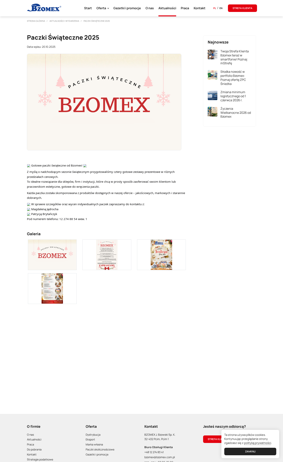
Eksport (90, 439)
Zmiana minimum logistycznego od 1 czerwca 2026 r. (233, 96)
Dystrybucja (93, 434)
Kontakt (199, 8)
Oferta (101, 8)
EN (221, 8)
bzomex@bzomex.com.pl (159, 457)
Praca (185, 8)
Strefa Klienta (218, 439)
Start (88, 8)
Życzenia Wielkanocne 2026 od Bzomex (235, 112)
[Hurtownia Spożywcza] (44, 8)
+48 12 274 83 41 (154, 452)
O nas (150, 8)
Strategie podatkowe (40, 459)
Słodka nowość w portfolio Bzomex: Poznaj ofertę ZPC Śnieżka (233, 77)
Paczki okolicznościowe (100, 449)
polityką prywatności (257, 443)
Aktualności (167, 8)
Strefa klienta (242, 8)
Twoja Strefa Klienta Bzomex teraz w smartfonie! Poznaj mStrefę (234, 57)
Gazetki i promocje (127, 8)
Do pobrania (34, 449)
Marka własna (94, 444)
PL (214, 8)
